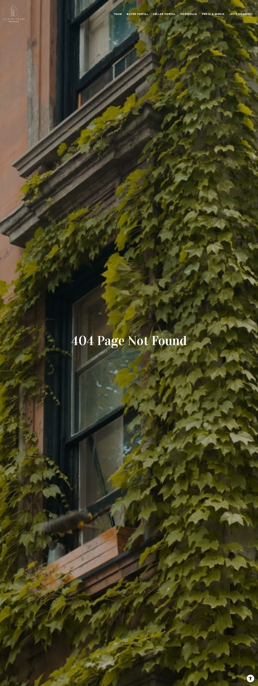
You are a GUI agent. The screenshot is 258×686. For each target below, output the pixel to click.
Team (118, 14)
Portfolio (189, 14)
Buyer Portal (137, 14)
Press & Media (213, 14)
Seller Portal (164, 14)
